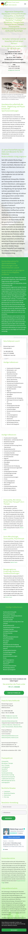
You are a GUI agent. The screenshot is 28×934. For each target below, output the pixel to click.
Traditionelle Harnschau (8, 778)
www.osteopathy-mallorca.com (10, 737)
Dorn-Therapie (5, 765)
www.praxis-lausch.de (12, 718)
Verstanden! (14, 930)
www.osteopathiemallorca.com (10, 735)
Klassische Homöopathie (8, 776)
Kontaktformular (14, 693)
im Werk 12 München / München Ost (11, 725)
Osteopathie (5, 761)
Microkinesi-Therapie (7, 763)
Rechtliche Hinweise (9, 793)
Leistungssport (6, 767)
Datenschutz (7, 795)
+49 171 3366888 (14, 687)
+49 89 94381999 (12, 5)
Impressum (7, 791)
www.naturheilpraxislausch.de (9, 721)
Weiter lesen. (14, 562)
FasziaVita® (5, 769)
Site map (6, 797)
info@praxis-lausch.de (14, 70)
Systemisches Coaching (8, 775)
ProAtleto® (5, 771)
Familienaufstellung (7, 773)
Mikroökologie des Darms (8, 780)
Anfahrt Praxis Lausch (13, 2)
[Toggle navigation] (25, 4)
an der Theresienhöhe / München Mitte (12, 726)
